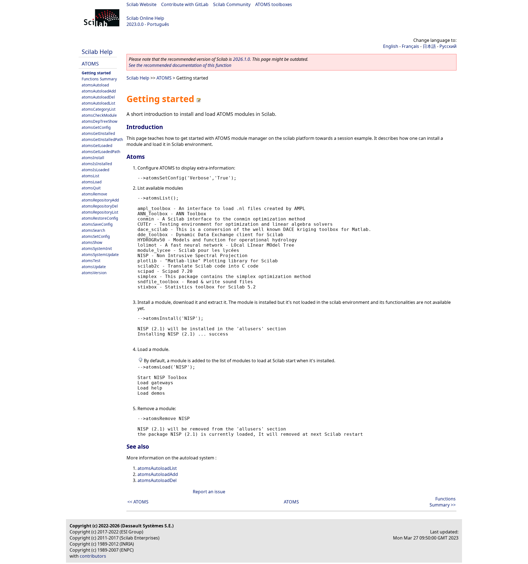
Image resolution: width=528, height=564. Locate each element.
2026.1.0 (241, 59)
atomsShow (92, 242)
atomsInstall (93, 157)
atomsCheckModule (99, 115)
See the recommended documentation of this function (180, 65)
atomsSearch (93, 230)
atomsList (90, 175)
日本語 (429, 46)
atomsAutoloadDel (98, 97)
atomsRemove (94, 194)
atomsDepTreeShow (99, 121)
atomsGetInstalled (98, 133)
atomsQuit (91, 187)
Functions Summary (99, 78)
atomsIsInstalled (97, 163)
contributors (93, 556)
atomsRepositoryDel (100, 206)
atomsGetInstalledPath (102, 139)
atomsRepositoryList (100, 212)
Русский (448, 46)
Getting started (96, 72)
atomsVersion (94, 272)
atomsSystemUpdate (100, 254)
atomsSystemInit (97, 248)
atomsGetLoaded (97, 145)
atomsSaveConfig (97, 224)
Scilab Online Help (145, 18)
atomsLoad (91, 181)
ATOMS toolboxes (273, 4)
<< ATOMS (137, 502)
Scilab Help (97, 52)
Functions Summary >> (443, 502)
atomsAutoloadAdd (99, 91)
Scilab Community (232, 4)
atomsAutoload (95, 85)
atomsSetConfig (96, 236)
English (390, 46)
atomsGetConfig (96, 127)
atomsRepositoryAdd (100, 200)
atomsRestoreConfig (100, 218)
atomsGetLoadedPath (101, 151)
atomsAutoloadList (98, 103)
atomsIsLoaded (95, 169)
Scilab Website (141, 4)
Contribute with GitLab (184, 4)
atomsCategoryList (99, 109)
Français (410, 46)
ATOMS (90, 63)
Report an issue (209, 492)
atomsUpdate (94, 266)
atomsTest (91, 260)
